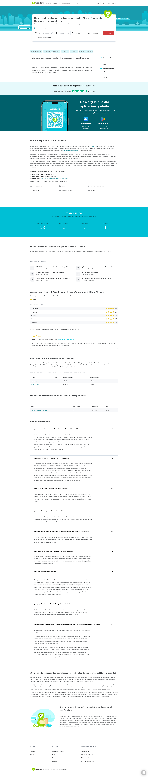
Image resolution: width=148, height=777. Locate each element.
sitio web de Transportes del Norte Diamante (54, 178)
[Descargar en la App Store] (86, 119)
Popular (74, 51)
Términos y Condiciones (88, 758)
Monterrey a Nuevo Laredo (70, 150)
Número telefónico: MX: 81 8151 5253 (42, 174)
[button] (97, 3)
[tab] (39, 29)
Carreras (54, 761)
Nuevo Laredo (35, 384)
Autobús (32, 751)
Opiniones (56, 51)
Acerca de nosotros (58, 751)
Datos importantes (36, 51)
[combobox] (41, 33)
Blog (77, 3)
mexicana (94, 146)
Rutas (65, 51)
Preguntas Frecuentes (85, 51)
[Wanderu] (38, 3)
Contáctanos (85, 751)
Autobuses (48, 3)
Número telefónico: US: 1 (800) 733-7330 (43, 176)
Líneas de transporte (87, 754)
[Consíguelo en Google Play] (103, 119)
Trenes (55, 3)
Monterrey (34, 381)
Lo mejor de (47, 51)
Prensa (54, 758)
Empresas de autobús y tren (66, 3)
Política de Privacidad (87, 761)
